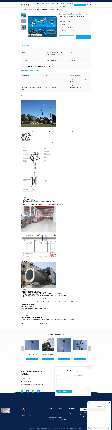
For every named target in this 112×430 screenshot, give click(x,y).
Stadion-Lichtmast (49, 323)
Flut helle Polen (31, 9)
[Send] (109, 428)
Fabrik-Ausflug (61, 413)
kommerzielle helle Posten (41, 323)
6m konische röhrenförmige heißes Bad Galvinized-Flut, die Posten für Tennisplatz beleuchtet (32, 356)
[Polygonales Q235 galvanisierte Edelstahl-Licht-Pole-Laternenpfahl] (48, 345)
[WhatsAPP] (23, 392)
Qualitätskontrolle (62, 415)
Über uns (57, 3)
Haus (38, 3)
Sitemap (60, 417)
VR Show (52, 3)
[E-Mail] (40, 392)
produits (26, 9)
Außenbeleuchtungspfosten (30, 323)
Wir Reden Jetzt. (80, 4)
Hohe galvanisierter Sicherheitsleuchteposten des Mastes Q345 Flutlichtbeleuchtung (80, 356)
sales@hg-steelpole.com (27, 381)
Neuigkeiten (71, 413)
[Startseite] (25, 5)
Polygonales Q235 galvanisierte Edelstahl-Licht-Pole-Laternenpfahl (48, 356)
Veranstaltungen (70, 3)
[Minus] (109, 402)
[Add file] (89, 428)
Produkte (42, 3)
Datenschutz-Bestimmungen (35, 428)
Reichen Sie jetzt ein (63, 391)
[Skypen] (29, 392)
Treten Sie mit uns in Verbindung (62, 5)
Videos (47, 3)
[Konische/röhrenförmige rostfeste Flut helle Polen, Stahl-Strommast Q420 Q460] (42, 26)
